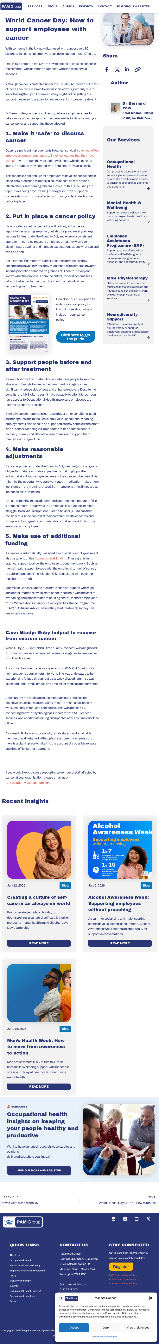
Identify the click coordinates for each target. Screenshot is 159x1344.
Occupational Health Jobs (23, 1296)
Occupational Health (21, 1260)
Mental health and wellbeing (25, 1265)
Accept (74, 1327)
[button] (151, 1298)
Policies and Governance (122, 1279)
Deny (106, 1327)
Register (121, 1266)
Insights (14, 1286)
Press (13, 1301)
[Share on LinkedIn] (126, 69)
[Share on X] (117, 69)
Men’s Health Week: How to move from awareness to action (36, 1046)
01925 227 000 (69, 1289)
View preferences (138, 1327)
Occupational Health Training (25, 1291)
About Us (15, 1255)
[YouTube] (137, 1219)
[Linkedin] (113, 1219)
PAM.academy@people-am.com (28, 782)
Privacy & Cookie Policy (104, 1336)
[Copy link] (136, 69)
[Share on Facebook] (107, 69)
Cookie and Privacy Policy (123, 1283)
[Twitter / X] (148, 1219)
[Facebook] (125, 1219)
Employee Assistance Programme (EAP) (125, 241)
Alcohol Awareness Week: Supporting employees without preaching (118, 903)
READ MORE (39, 943)
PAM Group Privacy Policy (123, 1275)
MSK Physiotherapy (127, 278)
